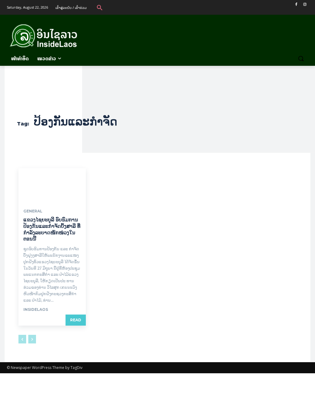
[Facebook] (296, 4)
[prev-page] (22, 339)
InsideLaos (35, 309)
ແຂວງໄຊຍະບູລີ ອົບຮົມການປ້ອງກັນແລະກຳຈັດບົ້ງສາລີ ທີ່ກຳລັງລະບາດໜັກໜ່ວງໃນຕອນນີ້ (51, 229)
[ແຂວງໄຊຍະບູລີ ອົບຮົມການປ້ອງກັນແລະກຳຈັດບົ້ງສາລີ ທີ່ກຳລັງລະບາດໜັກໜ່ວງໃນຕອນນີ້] (52, 185)
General (32, 211)
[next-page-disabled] (32, 339)
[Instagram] (304, 4)
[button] (99, 7)
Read (75, 320)
